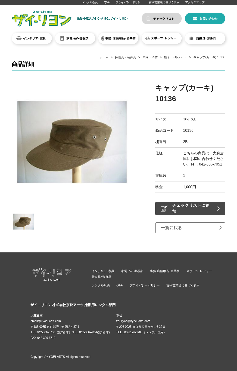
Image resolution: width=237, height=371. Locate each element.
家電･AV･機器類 (132, 271)
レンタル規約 (89, 2)
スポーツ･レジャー (199, 271)
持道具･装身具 (101, 277)
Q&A (107, 2)
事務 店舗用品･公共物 (165, 271)
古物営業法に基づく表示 (164, 2)
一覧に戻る (171, 227)
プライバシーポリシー (129, 2)
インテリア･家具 (103, 271)
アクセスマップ (195, 2)
